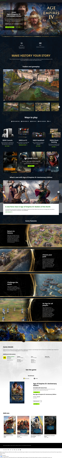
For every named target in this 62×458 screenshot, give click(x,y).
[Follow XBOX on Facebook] (10, 449)
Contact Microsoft (11, 457)
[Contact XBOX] (8, 449)
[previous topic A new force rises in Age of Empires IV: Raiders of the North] (3, 192)
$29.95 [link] (18, 437)
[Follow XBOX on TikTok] (18, 449)
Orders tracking (2, 453)
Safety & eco (37, 457)
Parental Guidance (10, 356)
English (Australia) (3, 455)
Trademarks (27, 457)
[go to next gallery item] (58, 85)
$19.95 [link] (32, 437)
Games (1, 454)
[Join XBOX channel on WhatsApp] (16, 449)
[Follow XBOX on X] (12, 449)
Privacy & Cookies (17, 457)
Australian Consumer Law (48, 457)
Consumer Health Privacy (4, 457)
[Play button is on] (2, 35)
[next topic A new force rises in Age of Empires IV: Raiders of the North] (58, 192)
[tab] (11, 107)
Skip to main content (3, 0)
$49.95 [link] (34, 396)
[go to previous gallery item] (4, 85)
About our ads (41, 457)
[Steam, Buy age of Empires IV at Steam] (35, 378)
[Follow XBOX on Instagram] (14, 449)
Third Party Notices (32, 457)
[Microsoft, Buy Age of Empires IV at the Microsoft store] (26, 378)
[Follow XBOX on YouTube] (20, 449)
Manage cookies (22, 457)
